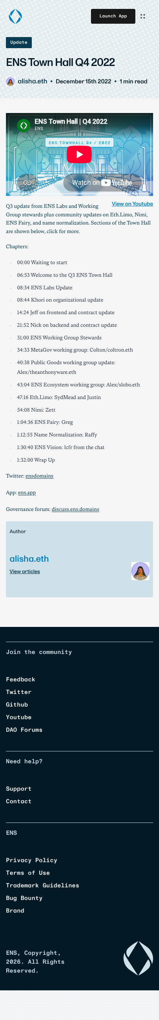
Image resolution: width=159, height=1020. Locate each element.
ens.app (27, 493)
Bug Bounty (24, 898)
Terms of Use (28, 873)
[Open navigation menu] (142, 16)
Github (17, 705)
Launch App (113, 16)
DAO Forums (24, 730)
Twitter (18, 692)
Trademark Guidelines (42, 886)
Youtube (18, 718)
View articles (25, 571)
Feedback (20, 680)
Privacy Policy (31, 861)
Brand (15, 911)
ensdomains (39, 476)
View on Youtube (132, 203)
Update (18, 42)
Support (18, 789)
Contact (18, 802)
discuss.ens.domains (75, 510)
